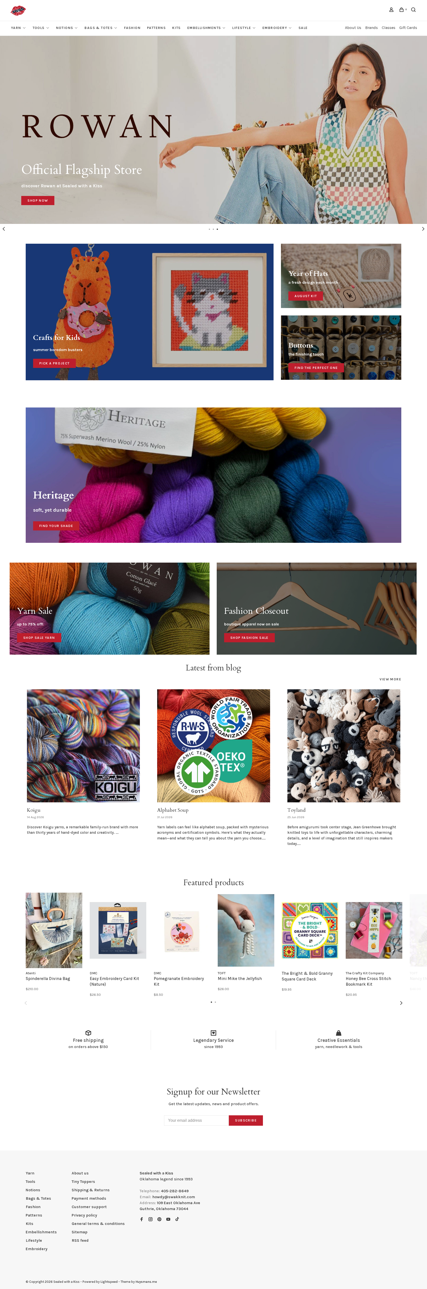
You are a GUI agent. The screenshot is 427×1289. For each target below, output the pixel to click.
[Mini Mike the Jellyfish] (246, 930)
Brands (371, 27)
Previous (3, 228)
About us (80, 1173)
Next (423, 228)
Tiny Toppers (83, 1181)
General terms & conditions (98, 1223)
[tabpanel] (213, 130)
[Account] (392, 10)
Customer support (89, 1206)
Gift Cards (408, 27)
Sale (303, 28)
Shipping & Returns (91, 1190)
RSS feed (80, 1240)
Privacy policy (84, 1215)
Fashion (132, 28)
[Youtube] (168, 1219)
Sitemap (79, 1232)
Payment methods (89, 1198)
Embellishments (204, 28)
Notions (64, 28)
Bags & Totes (99, 28)
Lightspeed (109, 1282)
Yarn (16, 28)
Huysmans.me (146, 1282)
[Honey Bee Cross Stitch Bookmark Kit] (374, 930)
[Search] (414, 10)
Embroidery (274, 28)
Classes (388, 27)
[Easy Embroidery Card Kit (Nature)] (118, 930)
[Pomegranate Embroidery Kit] (182, 930)
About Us (353, 27)
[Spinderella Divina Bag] (54, 930)
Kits (176, 28)
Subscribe (246, 1120)
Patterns (156, 28)
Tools (39, 28)
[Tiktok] (177, 1219)
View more (390, 679)
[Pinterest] (159, 1219)
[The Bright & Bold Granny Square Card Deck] (310, 930)
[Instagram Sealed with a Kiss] (150, 1219)
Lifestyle (241, 28)
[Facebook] (142, 1219)
